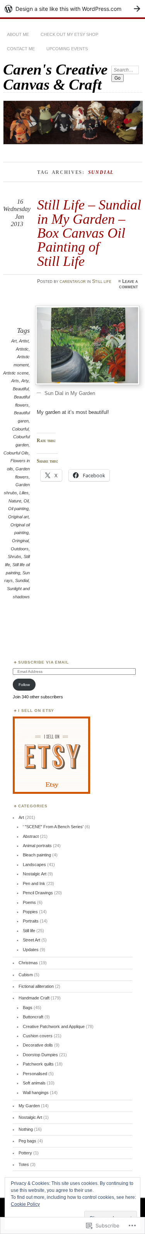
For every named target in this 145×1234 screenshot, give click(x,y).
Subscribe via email (43, 662)
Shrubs (14, 556)
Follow (24, 685)
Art (14, 341)
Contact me (21, 48)
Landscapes (34, 864)
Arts (15, 380)
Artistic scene (16, 373)
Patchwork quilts (38, 1064)
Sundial (22, 580)
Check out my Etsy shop (69, 34)
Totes (24, 1164)
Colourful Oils (16, 453)
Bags (27, 1007)
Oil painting (18, 508)
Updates (31, 949)
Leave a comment (128, 284)
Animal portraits (37, 845)
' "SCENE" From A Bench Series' (53, 826)
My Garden (29, 1105)
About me (18, 34)
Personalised (35, 1073)
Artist (24, 341)
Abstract (31, 836)
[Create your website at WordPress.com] (72, 8)
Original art (18, 516)
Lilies (24, 492)
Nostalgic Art (34, 873)
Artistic (22, 349)
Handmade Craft (34, 998)
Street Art (31, 940)
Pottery (25, 1153)
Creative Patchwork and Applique (54, 1026)
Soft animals (34, 1083)
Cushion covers (38, 1035)
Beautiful (21, 388)
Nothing (26, 1129)
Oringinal (20, 540)
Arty (25, 380)
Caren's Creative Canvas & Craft (55, 77)
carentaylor (73, 281)
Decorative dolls (38, 1045)
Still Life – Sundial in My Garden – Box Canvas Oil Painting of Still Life (89, 233)
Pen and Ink (34, 883)
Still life (101, 281)
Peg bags (27, 1141)
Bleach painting (37, 855)
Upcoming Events (67, 48)
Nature (15, 501)
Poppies (30, 911)
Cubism (26, 974)
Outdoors (20, 548)
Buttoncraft (33, 1016)
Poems (29, 902)
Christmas (28, 962)
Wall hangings (36, 1092)
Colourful (20, 429)
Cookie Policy (25, 1204)
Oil (26, 501)
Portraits (31, 921)
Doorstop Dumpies (40, 1054)
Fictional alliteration (36, 986)
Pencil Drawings (38, 892)
